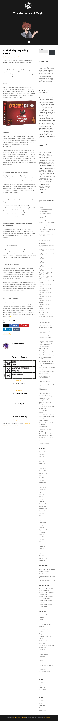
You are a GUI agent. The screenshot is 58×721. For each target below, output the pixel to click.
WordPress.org (42, 692)
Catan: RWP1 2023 (43, 238)
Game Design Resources (45, 213)
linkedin (8, 329)
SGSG (40, 674)
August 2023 (42, 511)
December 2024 (43, 485)
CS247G (41, 631)
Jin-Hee (7, 57)
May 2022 (41, 539)
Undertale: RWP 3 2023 (44, 231)
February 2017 (42, 560)
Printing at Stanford (44, 443)
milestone (41, 622)
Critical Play (7, 333)
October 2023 (42, 506)
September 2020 (43, 558)
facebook (15, 325)
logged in (17, 420)
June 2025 (41, 475)
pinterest (25, 325)
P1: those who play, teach (45, 636)
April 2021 (41, 555)
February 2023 (42, 522)
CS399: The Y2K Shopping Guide (47, 569)
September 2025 (43, 473)
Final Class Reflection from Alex (47, 580)
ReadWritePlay (42, 669)
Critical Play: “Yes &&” (19, 383)
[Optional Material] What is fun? (47, 325)
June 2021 (41, 551)
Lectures (41, 638)
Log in (40, 685)
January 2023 (42, 525)
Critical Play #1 (19, 404)
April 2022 (41, 541)
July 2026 (41, 454)
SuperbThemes (47, 717)
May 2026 (41, 459)
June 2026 (41, 456)
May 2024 (41, 496)
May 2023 (41, 515)
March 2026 (42, 463)
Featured (41, 617)
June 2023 (41, 513)
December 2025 (43, 466)
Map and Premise (43, 373)
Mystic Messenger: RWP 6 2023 (47, 229)
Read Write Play (43, 225)
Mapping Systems (43, 420)
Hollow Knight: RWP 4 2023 (45, 227)
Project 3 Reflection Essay (45, 429)
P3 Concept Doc (43, 410)
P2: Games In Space (44, 641)
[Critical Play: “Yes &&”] (19, 369)
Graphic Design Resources (45, 220)
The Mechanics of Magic (28, 13)
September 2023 (43, 508)
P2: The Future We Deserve (46, 361)
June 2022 (41, 537)
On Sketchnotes (43, 441)
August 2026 (42, 452)
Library (41, 207)
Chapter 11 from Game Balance (47, 222)
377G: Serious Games (44, 671)
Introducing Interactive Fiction (46, 371)
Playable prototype (43, 412)
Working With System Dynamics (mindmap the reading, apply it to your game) (47, 416)
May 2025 (41, 478)
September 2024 (43, 492)
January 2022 (42, 548)
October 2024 (42, 489)
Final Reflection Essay (44, 322)
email (17, 329)
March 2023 (42, 520)
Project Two (42, 649)
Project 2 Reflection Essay (45, 396)
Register (41, 682)
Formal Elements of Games (46, 320)
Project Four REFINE (44, 652)
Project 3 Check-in (43, 426)
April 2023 (41, 518)
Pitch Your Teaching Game (45, 335)
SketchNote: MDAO (44, 348)
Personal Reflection (44, 571)
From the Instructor (44, 663)
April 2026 (41, 461)
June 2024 (41, 494)
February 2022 (42, 546)
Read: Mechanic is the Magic (46, 437)
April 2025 (41, 480)
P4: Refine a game (43, 432)
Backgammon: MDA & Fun (19, 393)
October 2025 (42, 470)
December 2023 (43, 501)
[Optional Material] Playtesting (46, 354)
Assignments (42, 633)
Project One (42, 619)
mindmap (41, 626)
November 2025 (43, 468)
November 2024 (43, 487)
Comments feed (43, 689)
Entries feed (42, 687)
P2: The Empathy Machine (45, 615)
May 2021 (41, 553)
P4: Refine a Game (43, 654)
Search (51, 52)
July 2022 (41, 534)
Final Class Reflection (44, 574)
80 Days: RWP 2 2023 (44, 240)
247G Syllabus (42, 243)
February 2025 (42, 482)
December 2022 (43, 527)
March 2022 (42, 544)
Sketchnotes (42, 656)
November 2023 (43, 504)
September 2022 (43, 529)
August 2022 (42, 532)
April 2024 (41, 499)
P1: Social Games (43, 629)
